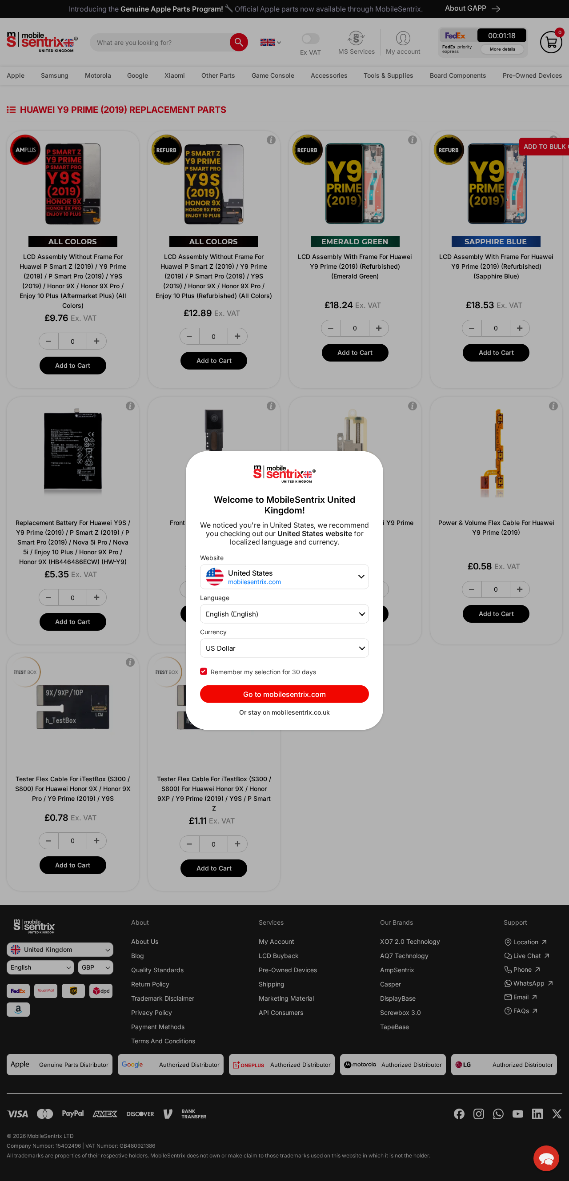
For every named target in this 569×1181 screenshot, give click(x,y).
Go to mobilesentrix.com (284, 694)
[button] (546, 1158)
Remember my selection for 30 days (263, 672)
